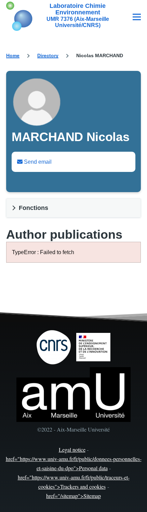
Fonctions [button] (33, 207)
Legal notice (72, 449)
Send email (37, 162)
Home (12, 55)
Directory (47, 55)
